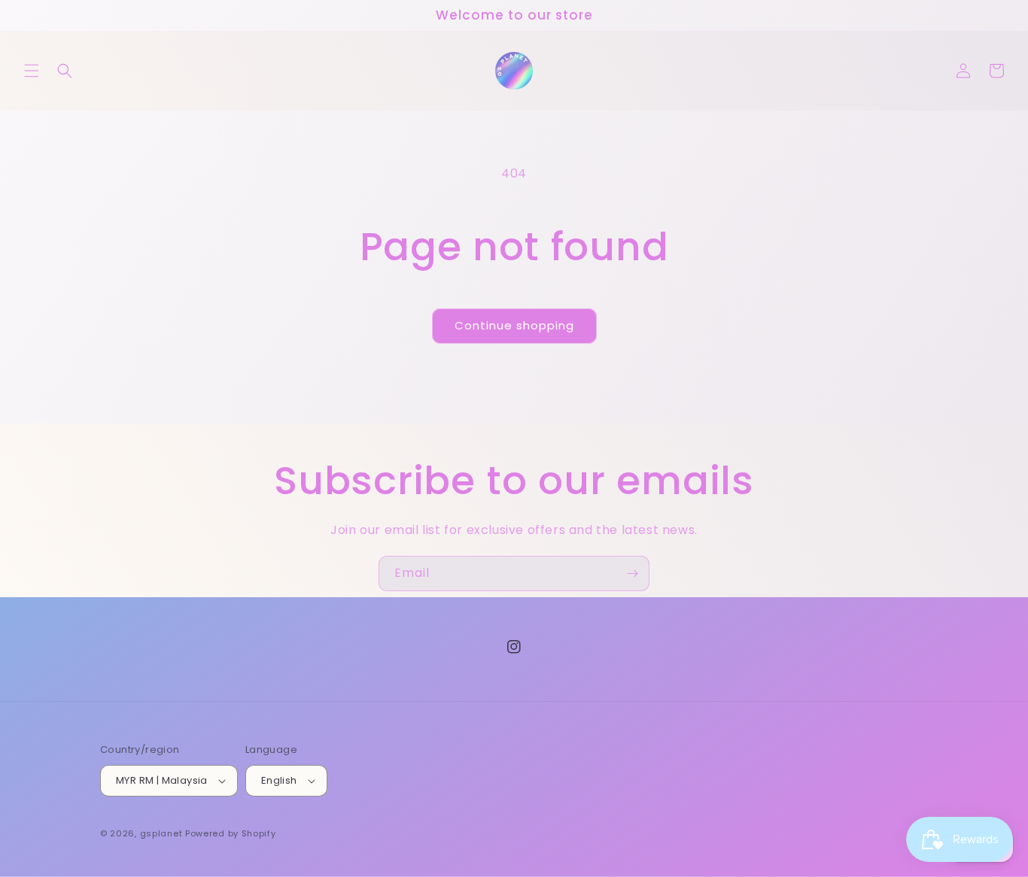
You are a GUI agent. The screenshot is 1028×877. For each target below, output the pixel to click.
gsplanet (161, 833)
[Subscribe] (632, 573)
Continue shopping (514, 325)
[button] (31, 70)
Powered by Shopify (230, 833)
